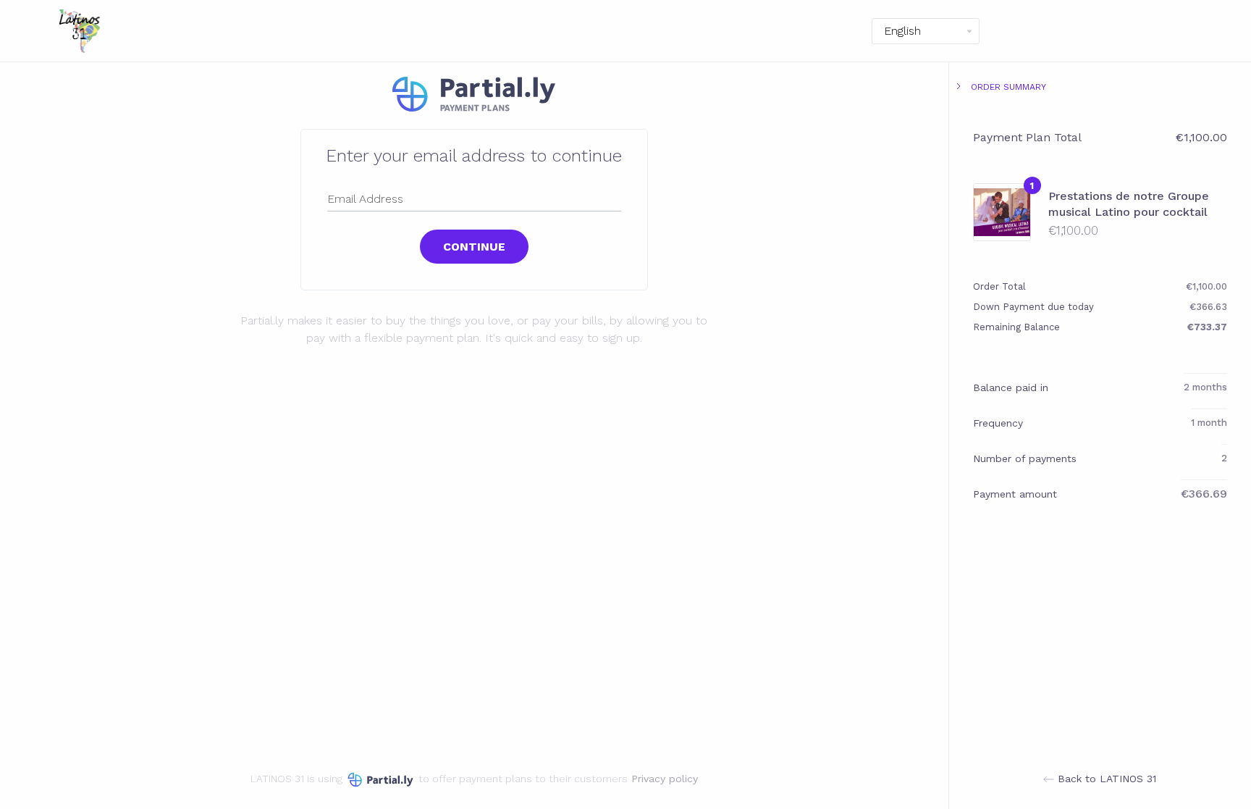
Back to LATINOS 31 (1105, 778)
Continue (474, 246)
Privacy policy (664, 778)
